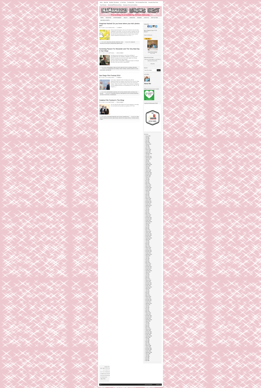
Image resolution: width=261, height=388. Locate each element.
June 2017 (147, 209)
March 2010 (147, 327)
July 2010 (147, 322)
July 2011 (147, 306)
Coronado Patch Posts (153, 2)
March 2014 (147, 262)
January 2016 (148, 232)
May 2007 (147, 359)
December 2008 (148, 348)
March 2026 (147, 142)
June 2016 (147, 225)
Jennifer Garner (130, 68)
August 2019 (147, 176)
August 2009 (147, 337)
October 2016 (148, 220)
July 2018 (147, 191)
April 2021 (147, 161)
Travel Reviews (103, 5)
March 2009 (147, 344)
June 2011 (147, 307)
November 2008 (148, 349)
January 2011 (148, 314)
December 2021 (148, 156)
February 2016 (148, 231)
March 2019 (147, 183)
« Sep (101, 378)
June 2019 (147, 179)
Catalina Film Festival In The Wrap (111, 100)
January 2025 (148, 150)
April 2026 (147, 141)
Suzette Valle (112, 27)
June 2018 (147, 193)
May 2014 (147, 259)
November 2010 (148, 316)
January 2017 (148, 216)
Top (100, 384)
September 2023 (148, 153)
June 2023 (147, 155)
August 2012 (147, 288)
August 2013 (147, 272)
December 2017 (148, 201)
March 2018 (147, 197)
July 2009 (147, 338)
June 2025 (147, 146)
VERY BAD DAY (108, 70)
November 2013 (148, 267)
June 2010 (147, 323)
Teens (101, 17)
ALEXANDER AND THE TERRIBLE (113, 68)
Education (108, 17)
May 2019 (147, 180)
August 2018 (147, 190)
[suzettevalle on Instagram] (154, 27)
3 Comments (119, 77)
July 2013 (147, 273)
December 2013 (148, 266)
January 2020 (148, 171)
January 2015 (148, 248)
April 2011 (147, 310)
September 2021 (148, 157)
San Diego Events (105, 20)
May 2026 (147, 140)
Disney (121, 68)
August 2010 (147, 321)
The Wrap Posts (130, 2)
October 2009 (148, 334)
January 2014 (148, 265)
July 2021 (147, 160)
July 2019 (147, 178)
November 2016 (148, 218)
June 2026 (147, 138)
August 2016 (147, 223)
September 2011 (148, 303)
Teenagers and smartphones (116, 43)
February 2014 (148, 263)
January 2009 (148, 346)
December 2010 (148, 315)
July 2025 (147, 145)
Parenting (132, 17)
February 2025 (148, 149)
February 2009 (148, 345)
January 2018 (148, 199)
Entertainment (117, 17)
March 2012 (147, 295)
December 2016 (148, 217)
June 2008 (147, 356)
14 (102, 373)
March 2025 (147, 148)
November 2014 (148, 251)
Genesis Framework (148, 384)
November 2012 (148, 284)
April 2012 (147, 293)
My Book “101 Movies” (114, 2)
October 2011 (148, 302)
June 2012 (147, 291)
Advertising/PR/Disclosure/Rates (115, 5)
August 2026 (147, 135)
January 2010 (148, 330)
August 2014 (147, 255)
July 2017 (147, 208)
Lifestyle (146, 17)
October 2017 (148, 204)
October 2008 (148, 351)
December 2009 (148, 331)
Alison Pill (118, 93)
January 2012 (148, 297)
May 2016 (147, 227)
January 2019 (148, 186)
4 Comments (119, 27)
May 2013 (147, 276)
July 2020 (147, 167)
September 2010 (148, 319)
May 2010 (147, 325)
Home (101, 2)
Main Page (135, 67)
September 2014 (148, 254)
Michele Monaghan (134, 93)
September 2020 (148, 164)
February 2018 (148, 198)
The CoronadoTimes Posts (141, 2)
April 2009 (147, 342)
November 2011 (148, 300)
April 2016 (147, 228)
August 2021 (147, 159)
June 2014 (147, 258)
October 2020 (148, 163)
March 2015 (147, 246)
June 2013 (147, 274)
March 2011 (147, 311)
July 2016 (147, 224)
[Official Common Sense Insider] (149, 99)
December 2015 (148, 233)
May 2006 (147, 360)
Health (125, 17)
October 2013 (148, 269)
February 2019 (148, 184)
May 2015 (147, 243)
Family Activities (116, 67)
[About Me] (147, 82)
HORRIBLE (124, 68)
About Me (106, 2)
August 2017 (147, 206)
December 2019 (148, 172)
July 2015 (147, 240)
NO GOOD (136, 68)
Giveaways (130, 67)
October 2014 (148, 253)
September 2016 (148, 221)
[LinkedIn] (156, 27)
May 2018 (147, 194)
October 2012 (148, 285)
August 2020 (147, 165)
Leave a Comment (120, 102)
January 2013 (148, 281)
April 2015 (147, 244)
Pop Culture (154, 17)
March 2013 (147, 278)
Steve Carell (102, 70)
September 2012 (148, 287)
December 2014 (148, 250)
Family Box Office (124, 67)
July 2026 (147, 137)
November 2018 (148, 187)
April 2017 (147, 212)
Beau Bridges (123, 93)
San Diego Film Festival (105, 94)
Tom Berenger (113, 94)
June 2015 (147, 242)
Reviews (139, 17)
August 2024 (147, 152)
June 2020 (147, 168)
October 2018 (148, 189)
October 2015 (148, 236)
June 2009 (147, 340)
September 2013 (148, 270)
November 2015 (148, 235)
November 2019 (148, 174)
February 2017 (148, 214)
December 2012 (148, 282)
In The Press (123, 2)
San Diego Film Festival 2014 (109, 75)
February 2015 (148, 247)
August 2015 (147, 239)
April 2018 (147, 195)
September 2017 (148, 205)
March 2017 (147, 213)
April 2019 (147, 182)
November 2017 (148, 202)
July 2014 (147, 257)
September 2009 (148, 336)
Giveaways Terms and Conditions (130, 5)
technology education (105, 43)
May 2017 (147, 210)
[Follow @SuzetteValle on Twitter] (151, 27)
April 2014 (147, 261)
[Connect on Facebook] (148, 27)
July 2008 (147, 355)
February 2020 (148, 169)
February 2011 (148, 312)
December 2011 (148, 299)
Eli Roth (128, 93)
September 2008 (148, 352)
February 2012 (148, 296)
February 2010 (148, 329)
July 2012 (147, 289)
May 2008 (147, 357)
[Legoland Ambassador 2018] (152, 130)
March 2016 (147, 229)
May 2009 (147, 341)
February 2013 (148, 280)
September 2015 (148, 238)
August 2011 (147, 304)
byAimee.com (158, 384)
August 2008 (147, 353)
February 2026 (148, 144)
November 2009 (148, 333)
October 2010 (148, 318)
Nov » (104, 378)
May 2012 (147, 292)
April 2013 (147, 277)
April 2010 (147, 326)
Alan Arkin (113, 93)
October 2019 (148, 175)
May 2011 (147, 308)
